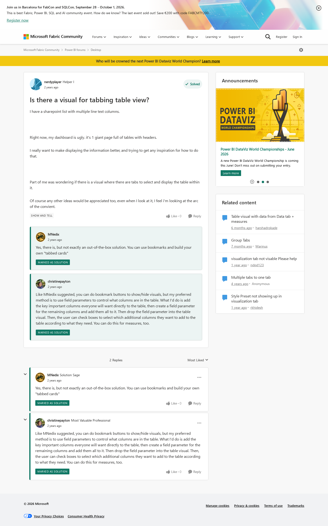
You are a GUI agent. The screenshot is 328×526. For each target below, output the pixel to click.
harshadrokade (266, 227)
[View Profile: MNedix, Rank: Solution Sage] (40, 377)
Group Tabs (240, 240)
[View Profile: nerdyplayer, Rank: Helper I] (36, 84)
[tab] (257, 181)
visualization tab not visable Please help (264, 258)
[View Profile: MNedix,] (40, 237)
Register (281, 37)
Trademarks (295, 505)
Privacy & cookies (246, 505)
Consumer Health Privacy (86, 516)
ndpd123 (257, 265)
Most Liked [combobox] (198, 360)
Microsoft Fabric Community (42, 50)
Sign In (297, 37)
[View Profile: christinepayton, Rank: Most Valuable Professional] (40, 423)
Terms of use (273, 505)
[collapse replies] (25, 374)
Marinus (261, 246)
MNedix (53, 234)
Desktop (96, 50)
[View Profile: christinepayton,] (40, 284)
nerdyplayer (52, 81)
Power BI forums (75, 50)
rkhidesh (256, 307)
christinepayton (59, 281)
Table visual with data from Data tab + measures (262, 219)
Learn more (211, 61)
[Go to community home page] (53, 36)
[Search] (268, 37)
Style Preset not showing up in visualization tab (256, 298)
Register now (18, 20)
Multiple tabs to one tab (251, 277)
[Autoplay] (252, 181)
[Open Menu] (301, 50)
